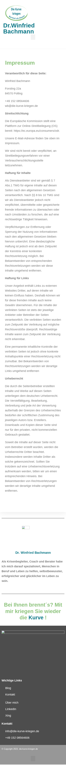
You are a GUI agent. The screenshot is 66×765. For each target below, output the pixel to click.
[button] (33, 37)
